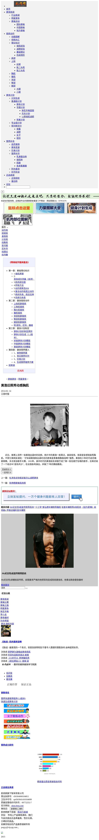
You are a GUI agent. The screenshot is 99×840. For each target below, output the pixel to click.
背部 (13, 80)
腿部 (13, 86)
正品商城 (10, 175)
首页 (8, 9)
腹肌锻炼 (18, 313)
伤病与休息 (20, 297)
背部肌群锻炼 (20, 316)
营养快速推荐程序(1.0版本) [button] (13, 698)
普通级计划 (16, 101)
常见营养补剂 (23, 356)
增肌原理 (19, 274)
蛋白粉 (14, 181)
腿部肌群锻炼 (20, 322)
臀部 (13, 83)
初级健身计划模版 (22, 341)
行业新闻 (15, 15)
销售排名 (5, 693)
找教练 (9, 676)
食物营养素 (22, 353)
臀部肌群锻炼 (20, 319)
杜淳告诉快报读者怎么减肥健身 (23, 478)
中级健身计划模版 (22, 344)
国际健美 (20, 24)
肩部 (13, 58)
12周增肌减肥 (28, 117)
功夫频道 (4, 621)
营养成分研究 (7, 745)
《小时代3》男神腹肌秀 (18, 658)
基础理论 (20, 52)
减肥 (18, 132)
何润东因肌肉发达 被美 (18, 655)
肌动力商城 (23, 812)
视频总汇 (15, 40)
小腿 (18, 92)
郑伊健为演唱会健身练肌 (19, 652)
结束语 (12, 365)
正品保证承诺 (7, 787)
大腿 (18, 89)
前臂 (18, 64)
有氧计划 (20, 120)
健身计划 (10, 95)
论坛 (8, 184)
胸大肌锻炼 (19, 310)
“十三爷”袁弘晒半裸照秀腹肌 (47, 507)
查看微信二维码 (17, 809)
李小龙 (3, 614)
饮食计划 (15, 150)
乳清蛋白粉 (21, 157)
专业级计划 (16, 123)
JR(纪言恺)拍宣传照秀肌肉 (22, 507)
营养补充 (10, 141)
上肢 (13, 61)
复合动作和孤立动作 (24, 291)
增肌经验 (20, 46)
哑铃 (18, 138)
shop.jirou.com (17, 806)
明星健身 (15, 18)
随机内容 (7, 624)
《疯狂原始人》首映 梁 (18, 661)
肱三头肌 (20, 70)
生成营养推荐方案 (25, 362)
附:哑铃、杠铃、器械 (23, 325)
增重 (18, 129)
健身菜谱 (15, 147)
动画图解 (15, 37)
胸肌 (13, 74)
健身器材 (4, 618)
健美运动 (15, 21)
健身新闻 (10, 12)
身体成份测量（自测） (24, 279)
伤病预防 (20, 55)
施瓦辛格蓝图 (28, 110)
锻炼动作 (10, 34)
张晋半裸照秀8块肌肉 (71, 507)
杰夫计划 (26, 113)
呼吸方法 (19, 285)
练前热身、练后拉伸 (24, 294)
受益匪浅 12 (6, 469)
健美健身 (12, 379)
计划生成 (15, 98)
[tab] (49, 692)
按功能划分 (16, 126)
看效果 (9, 679)
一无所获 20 (6, 473)
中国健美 (20, 27)
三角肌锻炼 (19, 307)
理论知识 (15, 43)
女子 (18, 135)
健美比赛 (4, 602)
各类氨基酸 (21, 166)
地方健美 (20, 30)
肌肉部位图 (20, 282)
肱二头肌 (20, 67)
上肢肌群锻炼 (20, 304)
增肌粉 (19, 160)
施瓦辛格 (4, 611)
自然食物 (15, 144)
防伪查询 (15, 169)
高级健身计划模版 (22, 347)
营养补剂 (15, 153)
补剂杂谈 (15, 172)
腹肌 (13, 77)
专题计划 (20, 107)
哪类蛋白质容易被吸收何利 (49, 782)
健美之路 (4, 605)
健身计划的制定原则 (23, 331)
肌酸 (18, 163)
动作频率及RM (22, 288)
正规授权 (15, 178)
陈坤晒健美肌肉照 (17, 483)
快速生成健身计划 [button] (9, 701)
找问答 (9, 673)
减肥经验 (20, 49)
